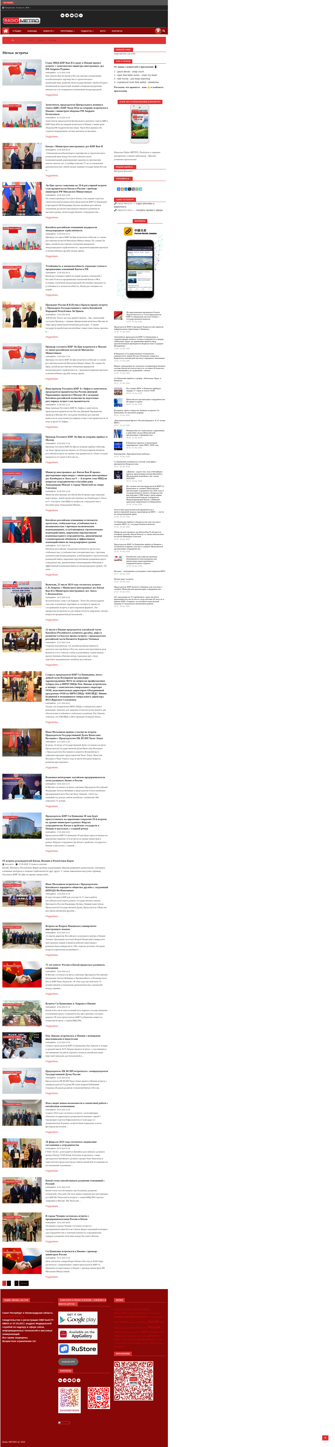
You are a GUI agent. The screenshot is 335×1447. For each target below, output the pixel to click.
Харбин (135, 1332)
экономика (118, 1346)
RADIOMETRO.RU (12, 1316)
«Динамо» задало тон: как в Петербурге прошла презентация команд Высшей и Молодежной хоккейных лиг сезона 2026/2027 (144, 475)
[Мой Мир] (125, 189)
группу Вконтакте (125, 171)
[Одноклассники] (122, 189)
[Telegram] (140, 189)
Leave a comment (39, 864)
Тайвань (123, 1332)
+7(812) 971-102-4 (124, 210)
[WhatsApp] (136, 189)
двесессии (153, 1335)
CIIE (148, 1317)
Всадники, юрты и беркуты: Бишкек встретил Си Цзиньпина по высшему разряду (136, 411)
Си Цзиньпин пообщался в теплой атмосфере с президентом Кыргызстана (135, 463)
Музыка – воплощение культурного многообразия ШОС (140, 571)
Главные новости (10, 147)
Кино (146, 1322)
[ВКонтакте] (118, 189)
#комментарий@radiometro (130, 1316)
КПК (141, 1322)
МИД (161, 1322)
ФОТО (103, 31)
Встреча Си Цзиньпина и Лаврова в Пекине (71, 1003)
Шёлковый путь (156, 1332)
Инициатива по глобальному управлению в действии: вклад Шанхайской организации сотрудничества (145, 433)
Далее (23, 1283)
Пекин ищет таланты (123, 579)
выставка (132, 1336)
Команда (32, 31)
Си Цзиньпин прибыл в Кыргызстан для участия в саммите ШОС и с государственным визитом (137, 523)
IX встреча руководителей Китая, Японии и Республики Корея (38, 860)
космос (117, 1339)
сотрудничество (120, 1343)
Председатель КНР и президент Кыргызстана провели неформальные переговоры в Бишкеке (138, 328)
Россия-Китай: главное (12, 64)
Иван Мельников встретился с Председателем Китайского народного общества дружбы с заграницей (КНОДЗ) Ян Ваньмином (77, 887)
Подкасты (86, 31)
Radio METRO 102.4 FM (124, 54)
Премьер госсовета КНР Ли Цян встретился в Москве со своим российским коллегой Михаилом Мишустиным (76, 349)
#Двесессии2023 (137, 1313)
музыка (132, 1339)
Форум (130, 1332)
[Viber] (133, 189)
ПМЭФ (132, 1328)
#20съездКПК (120, 1309)
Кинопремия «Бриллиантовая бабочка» (132, 454)
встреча (124, 1336)
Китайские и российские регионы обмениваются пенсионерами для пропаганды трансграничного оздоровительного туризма (141, 560)
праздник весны (145, 1339)
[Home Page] (6, 32)
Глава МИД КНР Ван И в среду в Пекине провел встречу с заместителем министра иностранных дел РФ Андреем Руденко (75, 65)
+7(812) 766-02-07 (124, 203)
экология (159, 1343)
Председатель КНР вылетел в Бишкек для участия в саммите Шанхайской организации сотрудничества (138, 588)
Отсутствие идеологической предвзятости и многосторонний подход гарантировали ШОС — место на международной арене (139, 512)
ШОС (145, 1331)
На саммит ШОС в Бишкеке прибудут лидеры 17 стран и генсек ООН (143, 389)
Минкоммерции (119, 1328)
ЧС (140, 1332)
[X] (129, 189)
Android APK (68, 1361)
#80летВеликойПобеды (138, 1309)
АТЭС (116, 1322)
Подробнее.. (52, 95)
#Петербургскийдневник (152, 1313)
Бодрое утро (134, 1322)
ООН (128, 1328)
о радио (17, 31)
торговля (145, 1343)
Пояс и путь (141, 1328)
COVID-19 (154, 1317)
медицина (124, 1339)
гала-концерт (141, 1336)
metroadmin (51, 72)
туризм (152, 1343)
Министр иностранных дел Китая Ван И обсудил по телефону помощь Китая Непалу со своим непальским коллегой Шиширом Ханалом (139, 534)
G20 (160, 1317)
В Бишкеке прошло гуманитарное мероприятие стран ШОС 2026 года (142, 444)
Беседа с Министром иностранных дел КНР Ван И (74, 146)
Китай (154, 1321)
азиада (117, 1336)
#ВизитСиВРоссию (122, 1313)
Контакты (117, 31)
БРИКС (124, 1322)
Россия (154, 1327)
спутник (130, 1343)
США (116, 1332)
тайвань (137, 1343)
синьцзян (159, 1339)
